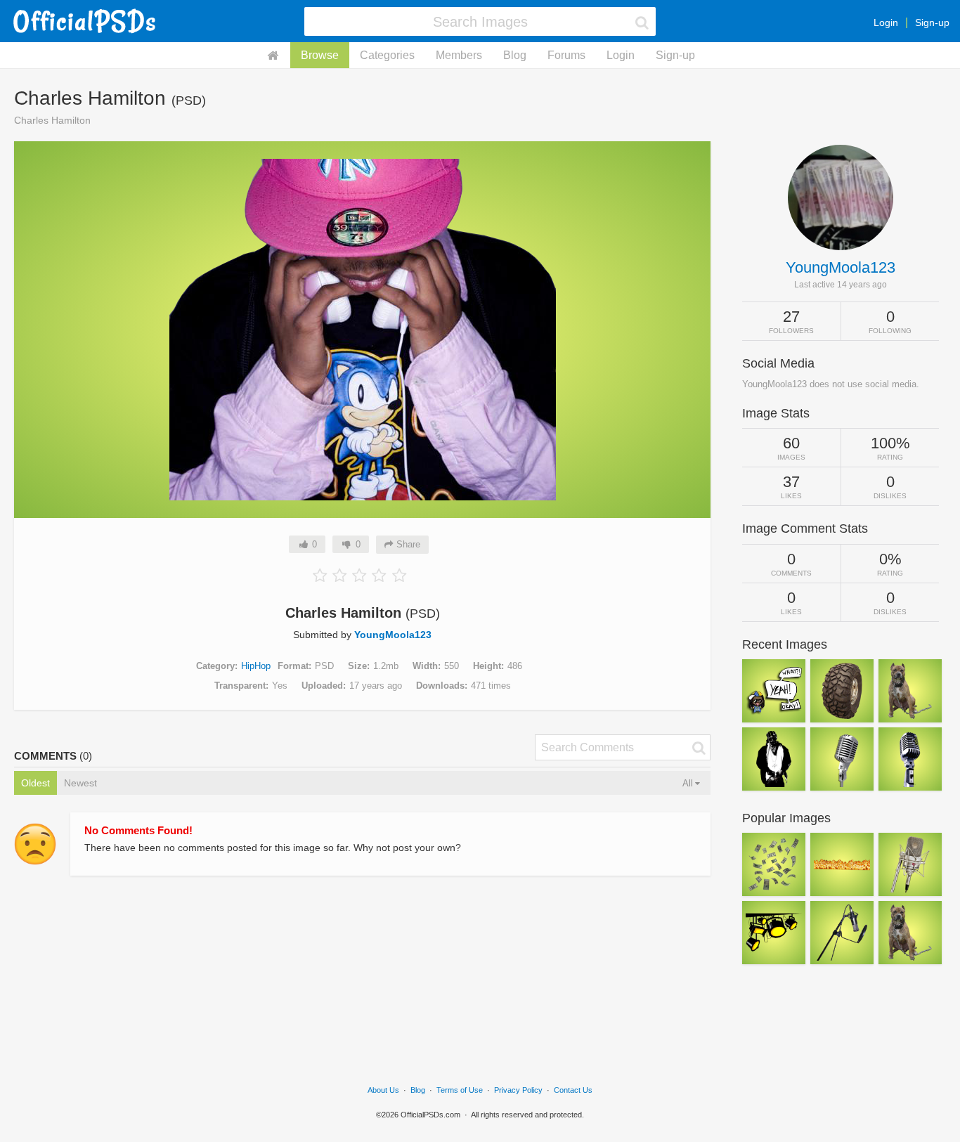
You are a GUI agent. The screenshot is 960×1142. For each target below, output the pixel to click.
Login (886, 22)
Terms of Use (459, 1090)
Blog (514, 55)
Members (459, 55)
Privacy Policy (518, 1090)
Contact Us (573, 1090)
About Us (383, 1090)
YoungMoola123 (393, 634)
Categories (387, 55)
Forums (566, 55)
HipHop (256, 666)
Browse (320, 55)
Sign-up (932, 22)
